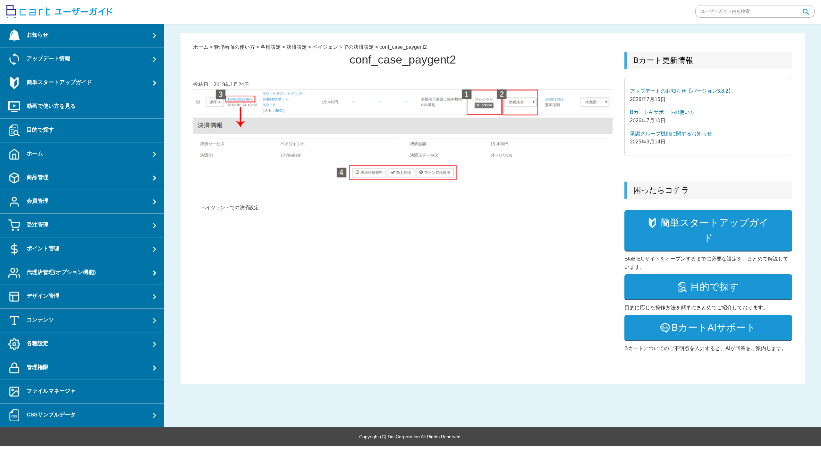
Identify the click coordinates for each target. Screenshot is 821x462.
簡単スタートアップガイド (714, 230)
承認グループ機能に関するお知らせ (671, 133)
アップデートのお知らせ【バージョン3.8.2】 (681, 91)
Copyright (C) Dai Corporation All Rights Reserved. (410, 436)
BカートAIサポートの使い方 (662, 112)
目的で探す (714, 286)
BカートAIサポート (714, 327)
